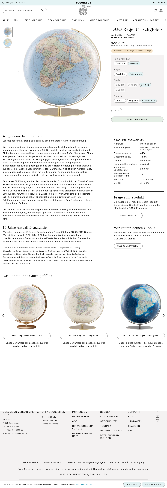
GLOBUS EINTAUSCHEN (128, 246)
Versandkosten (76, 469)
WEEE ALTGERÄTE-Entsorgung (127, 462)
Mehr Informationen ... (85, 484)
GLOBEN (105, 412)
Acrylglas (120, 74)
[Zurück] (3, 315)
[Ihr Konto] (161, 10)
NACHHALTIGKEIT (111, 430)
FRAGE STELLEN (128, 215)
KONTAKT (134, 416)
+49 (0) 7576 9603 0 (15, 3)
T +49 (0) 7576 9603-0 (12, 427)
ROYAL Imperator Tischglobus (27, 336)
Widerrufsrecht (30, 462)
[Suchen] (42, 10)
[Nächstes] (105, 72)
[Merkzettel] (155, 10)
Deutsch (120, 100)
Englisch (133, 100)
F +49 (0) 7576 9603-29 (13, 430)
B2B (130, 430)
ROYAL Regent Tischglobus (83, 336)
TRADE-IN (134, 426)
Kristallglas (136, 74)
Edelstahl (121, 63)
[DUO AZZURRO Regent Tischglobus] (141, 306)
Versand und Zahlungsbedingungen (86, 462)
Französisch (148, 100)
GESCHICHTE (108, 421)
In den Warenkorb (137, 119)
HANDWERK (135, 421)
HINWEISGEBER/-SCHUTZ (83, 427)
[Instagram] (157, 421)
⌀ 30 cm (120, 85)
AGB (74, 421)
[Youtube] (157, 417)
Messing (134, 63)
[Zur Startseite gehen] (83, 8)
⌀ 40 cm (145, 85)
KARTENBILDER (110, 416)
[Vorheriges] (18, 72)
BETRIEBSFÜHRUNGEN (109, 436)
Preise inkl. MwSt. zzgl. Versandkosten (131, 46)
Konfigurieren (153, 484)
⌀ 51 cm (120, 90)
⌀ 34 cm (132, 85)
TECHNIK (105, 426)
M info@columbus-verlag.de (15, 433)
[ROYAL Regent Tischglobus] (84, 306)
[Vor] (163, 315)
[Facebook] (157, 413)
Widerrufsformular (53, 462)
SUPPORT (134, 412)
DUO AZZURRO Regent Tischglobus (141, 336)
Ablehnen (132, 484)
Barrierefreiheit (82, 434)
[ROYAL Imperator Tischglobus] (27, 306)
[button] (62, 72)
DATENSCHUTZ (81, 416)
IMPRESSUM (80, 412)
